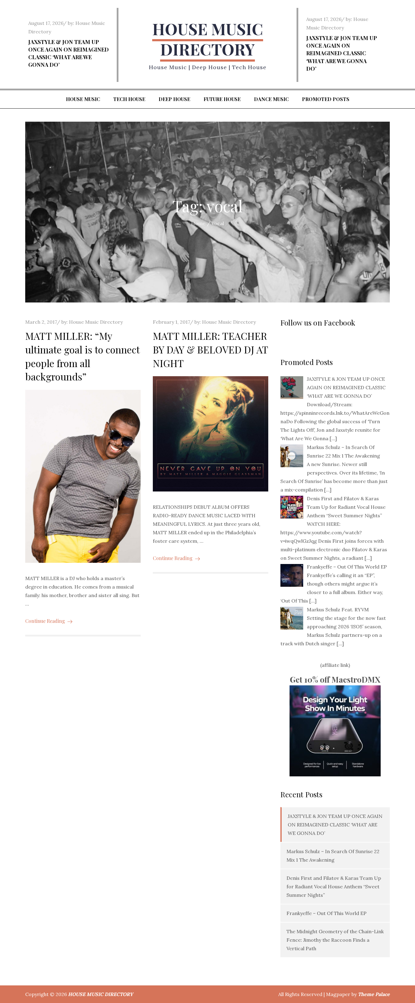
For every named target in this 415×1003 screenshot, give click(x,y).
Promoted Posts (325, 99)
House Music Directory (96, 322)
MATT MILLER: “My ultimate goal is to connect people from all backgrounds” (82, 356)
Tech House (129, 99)
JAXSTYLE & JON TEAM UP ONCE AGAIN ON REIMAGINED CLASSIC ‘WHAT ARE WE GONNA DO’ (68, 53)
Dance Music (271, 99)
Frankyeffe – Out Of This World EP (326, 913)
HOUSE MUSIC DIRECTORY (207, 39)
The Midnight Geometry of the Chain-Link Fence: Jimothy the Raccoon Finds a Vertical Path (335, 939)
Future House (222, 99)
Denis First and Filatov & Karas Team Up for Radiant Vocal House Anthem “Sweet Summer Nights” (333, 886)
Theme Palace (374, 994)
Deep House (174, 99)
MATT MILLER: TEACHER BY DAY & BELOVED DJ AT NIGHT (210, 349)
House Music (83, 99)
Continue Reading (45, 621)
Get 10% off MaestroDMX (335, 679)
